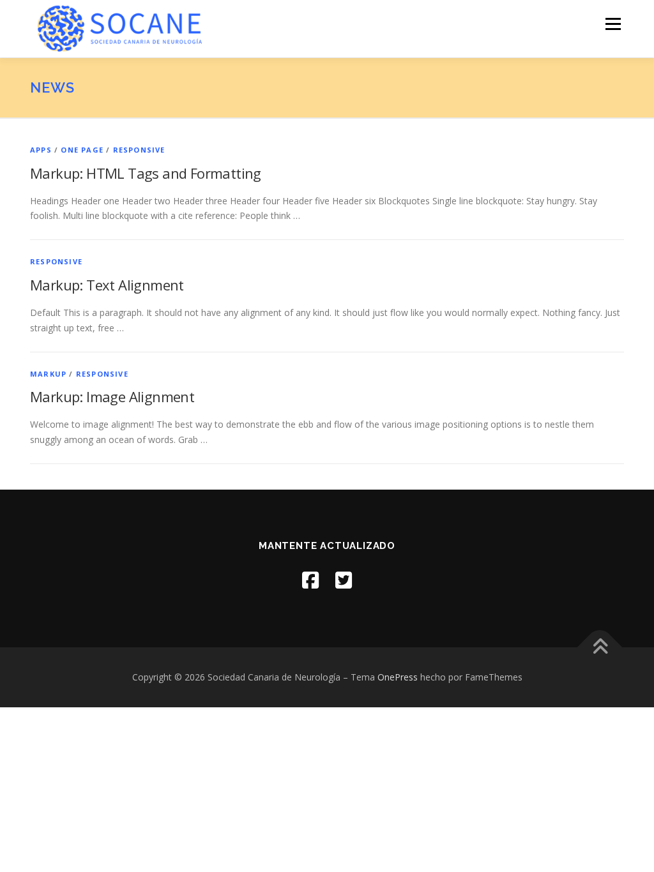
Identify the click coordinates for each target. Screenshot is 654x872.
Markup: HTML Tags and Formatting (145, 173)
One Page (82, 149)
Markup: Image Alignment (112, 396)
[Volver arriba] (600, 647)
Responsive (139, 149)
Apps (41, 149)
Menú (613, 24)
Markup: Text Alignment (107, 284)
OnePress (397, 677)
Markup (48, 374)
